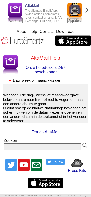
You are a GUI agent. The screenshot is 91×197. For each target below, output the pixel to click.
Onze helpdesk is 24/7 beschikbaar (45, 69)
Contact (47, 31)
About (71, 195)
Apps (21, 31)
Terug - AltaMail (45, 132)
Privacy (82, 195)
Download (65, 31)
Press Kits (75, 170)
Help (33, 31)
